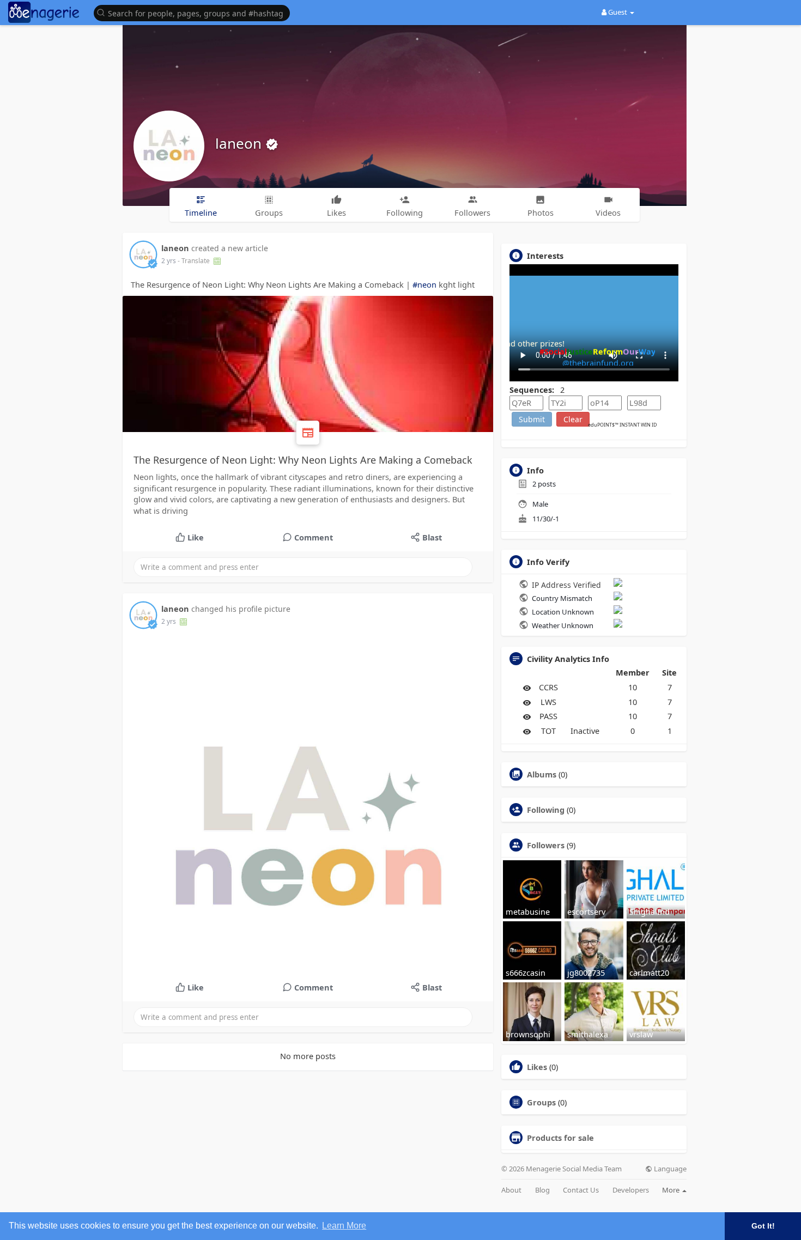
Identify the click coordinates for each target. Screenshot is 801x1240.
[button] (194, 12)
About (511, 1190)
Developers (630, 1190)
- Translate (194, 260)
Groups (541, 1102)
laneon (240, 143)
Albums (541, 774)
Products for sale (560, 1137)
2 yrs (168, 260)
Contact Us (581, 1190)
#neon (424, 284)
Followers (546, 845)
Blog (542, 1190)
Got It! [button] (763, 1225)
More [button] (671, 1190)
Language (669, 1168)
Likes (537, 1066)
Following (546, 809)
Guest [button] (617, 12)
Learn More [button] (344, 1225)
